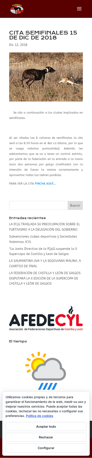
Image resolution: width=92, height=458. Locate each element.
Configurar (46, 448)
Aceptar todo (46, 426)
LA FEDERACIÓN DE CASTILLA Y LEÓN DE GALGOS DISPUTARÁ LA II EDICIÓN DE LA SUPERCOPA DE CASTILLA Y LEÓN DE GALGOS (45, 278)
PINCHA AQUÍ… (45, 183)
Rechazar (46, 437)
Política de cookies (39, 416)
